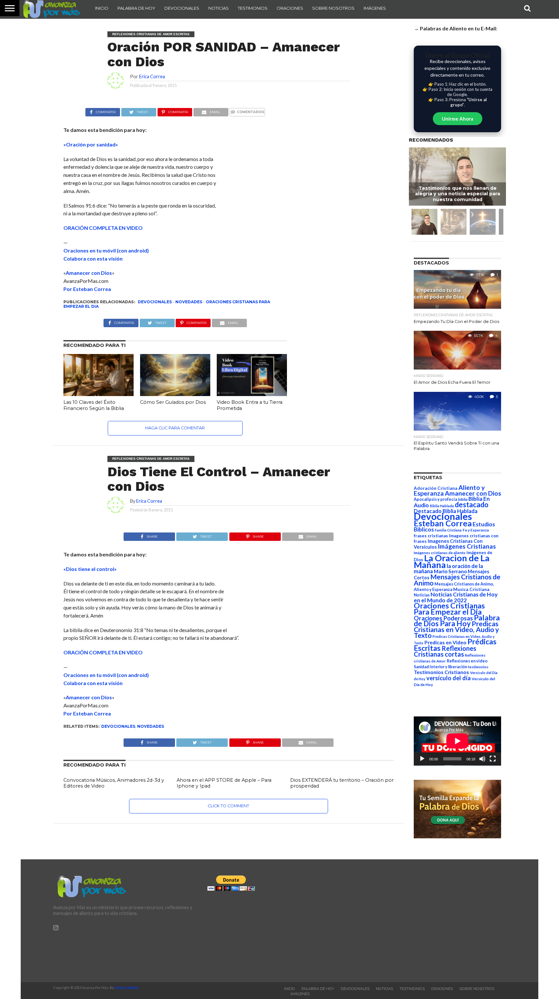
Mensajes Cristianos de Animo (457, 580)
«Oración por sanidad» (90, 144)
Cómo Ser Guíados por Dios (173, 402)
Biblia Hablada (442, 506)
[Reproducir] (422, 759)
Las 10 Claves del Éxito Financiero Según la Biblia (93, 405)
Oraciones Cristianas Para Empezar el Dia (449, 608)
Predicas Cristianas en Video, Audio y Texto (456, 629)
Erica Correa (152, 76)
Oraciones (290, 8)
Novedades (188, 301)
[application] (457, 741)
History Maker (127, 987)
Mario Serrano (450, 571)
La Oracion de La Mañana (451, 561)
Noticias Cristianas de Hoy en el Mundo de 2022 (456, 597)
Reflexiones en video (467, 661)
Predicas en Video (445, 642)
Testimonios (253, 8)
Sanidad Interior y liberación (440, 666)
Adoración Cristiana (435, 488)
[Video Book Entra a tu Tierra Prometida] (252, 394)
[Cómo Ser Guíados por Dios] (175, 394)
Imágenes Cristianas (467, 546)
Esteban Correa (443, 523)
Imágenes (375, 8)
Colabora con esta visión (93, 258)
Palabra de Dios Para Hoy (457, 620)
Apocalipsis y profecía (435, 499)
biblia (462, 499)
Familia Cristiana (448, 530)
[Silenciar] (482, 759)
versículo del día (448, 678)
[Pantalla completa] (492, 759)
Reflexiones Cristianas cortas (445, 651)
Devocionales (181, 8)
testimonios (478, 667)
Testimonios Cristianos (441, 672)
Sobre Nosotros (333, 8)
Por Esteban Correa (87, 289)
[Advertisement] (434, 920)
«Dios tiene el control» (90, 569)
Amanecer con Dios (89, 273)
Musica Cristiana (471, 589)
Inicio (101, 8)
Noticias (218, 8)
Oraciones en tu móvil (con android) (106, 250)
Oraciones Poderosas (443, 618)
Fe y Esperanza (476, 530)
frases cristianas (431, 535)
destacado (471, 504)
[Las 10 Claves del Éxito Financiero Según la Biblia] (98, 394)
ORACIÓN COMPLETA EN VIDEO (103, 228)
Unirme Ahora (457, 119)
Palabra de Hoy (136, 8)
